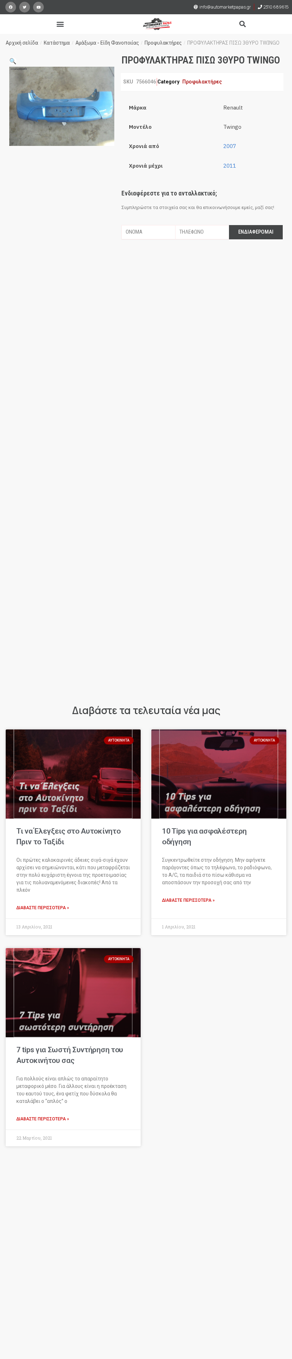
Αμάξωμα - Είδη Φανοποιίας (107, 43)
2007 (229, 146)
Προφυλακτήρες (163, 43)
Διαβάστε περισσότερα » (42, 907)
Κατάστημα (57, 43)
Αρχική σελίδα (22, 43)
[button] (60, 24)
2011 (229, 165)
